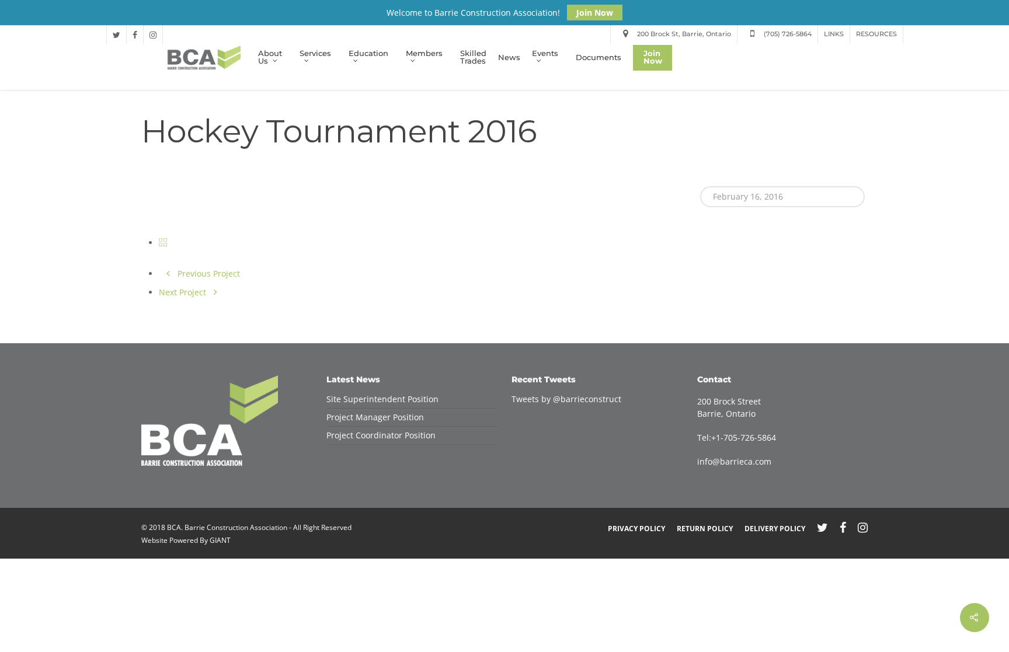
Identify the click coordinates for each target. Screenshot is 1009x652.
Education (368, 54)
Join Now (594, 12)
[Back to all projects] (163, 242)
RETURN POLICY (705, 529)
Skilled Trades (473, 57)
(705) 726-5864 (787, 34)
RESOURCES (876, 34)
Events (545, 54)
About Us (270, 58)
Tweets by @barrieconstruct (566, 399)
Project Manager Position (375, 417)
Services (315, 54)
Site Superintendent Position (382, 399)
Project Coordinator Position (381, 435)
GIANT (220, 540)
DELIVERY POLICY (774, 529)
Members (424, 54)
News (509, 58)
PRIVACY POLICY (636, 529)
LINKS (834, 34)
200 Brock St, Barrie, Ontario (683, 34)
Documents (598, 58)
